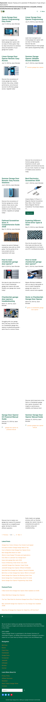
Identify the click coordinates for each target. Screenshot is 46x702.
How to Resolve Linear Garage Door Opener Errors (16, 550)
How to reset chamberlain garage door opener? (10, 262)
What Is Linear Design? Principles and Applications (16, 555)
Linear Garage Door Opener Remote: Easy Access (10, 58)
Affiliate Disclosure (7, 678)
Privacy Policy (6, 676)
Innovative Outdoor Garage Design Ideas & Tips (15, 547)
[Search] (24, 690)
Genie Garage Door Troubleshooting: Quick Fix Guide (17, 578)
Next (20, 535)
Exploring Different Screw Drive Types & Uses (33, 223)
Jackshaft (4, 660)
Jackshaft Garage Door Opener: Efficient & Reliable (16, 568)
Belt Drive (4, 645)
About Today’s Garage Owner (10, 683)
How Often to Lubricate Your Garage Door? (14, 557)
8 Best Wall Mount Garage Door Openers (13, 595)
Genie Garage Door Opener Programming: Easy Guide (11, 19)
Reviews (4, 665)
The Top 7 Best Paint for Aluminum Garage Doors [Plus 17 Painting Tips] (22, 599)
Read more (30, 213)
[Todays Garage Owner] (3, 11)
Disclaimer (5, 681)
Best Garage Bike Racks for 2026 (11, 552)
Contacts (4, 686)
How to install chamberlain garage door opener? (33, 262)
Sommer (4, 668)
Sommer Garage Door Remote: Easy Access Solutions (10, 180)
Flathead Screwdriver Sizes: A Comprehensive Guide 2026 (11, 224)
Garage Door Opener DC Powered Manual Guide (10, 417)
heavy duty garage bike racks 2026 (12, 560)
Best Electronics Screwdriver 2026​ (32, 179)
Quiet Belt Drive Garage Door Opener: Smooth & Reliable (18, 570)
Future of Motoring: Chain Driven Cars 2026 (14, 562)
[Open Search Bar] (37, 11)
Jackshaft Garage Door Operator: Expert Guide (15, 565)
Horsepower (5, 658)
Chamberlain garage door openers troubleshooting (10, 299)
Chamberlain (5, 653)
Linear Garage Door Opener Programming (34, 18)
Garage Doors (6, 655)
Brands (4, 647)
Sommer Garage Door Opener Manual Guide (34, 416)
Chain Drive (5, 650)
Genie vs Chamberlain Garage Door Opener (34, 298)
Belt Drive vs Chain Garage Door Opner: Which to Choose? (18, 573)
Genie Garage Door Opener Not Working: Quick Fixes (17, 575)
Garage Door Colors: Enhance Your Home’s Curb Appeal (17, 545)
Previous (5, 535)
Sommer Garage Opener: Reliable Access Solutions (32, 58)
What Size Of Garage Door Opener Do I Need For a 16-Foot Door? (20, 610)
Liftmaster (4, 663)
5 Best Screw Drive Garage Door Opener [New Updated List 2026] (20, 590)
